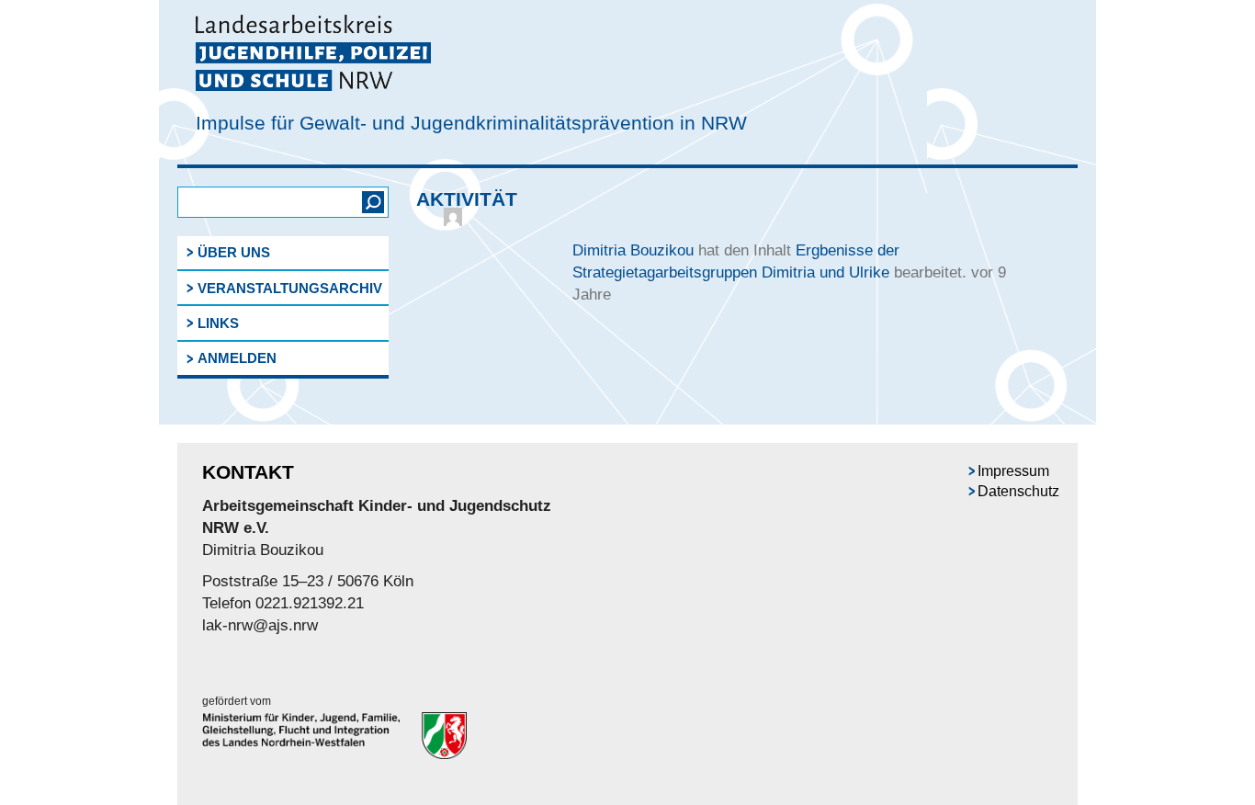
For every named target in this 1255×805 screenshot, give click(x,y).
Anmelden (237, 358)
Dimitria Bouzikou (633, 250)
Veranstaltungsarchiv (290, 288)
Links (218, 323)
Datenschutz (1018, 491)
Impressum (1013, 471)
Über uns (234, 252)
